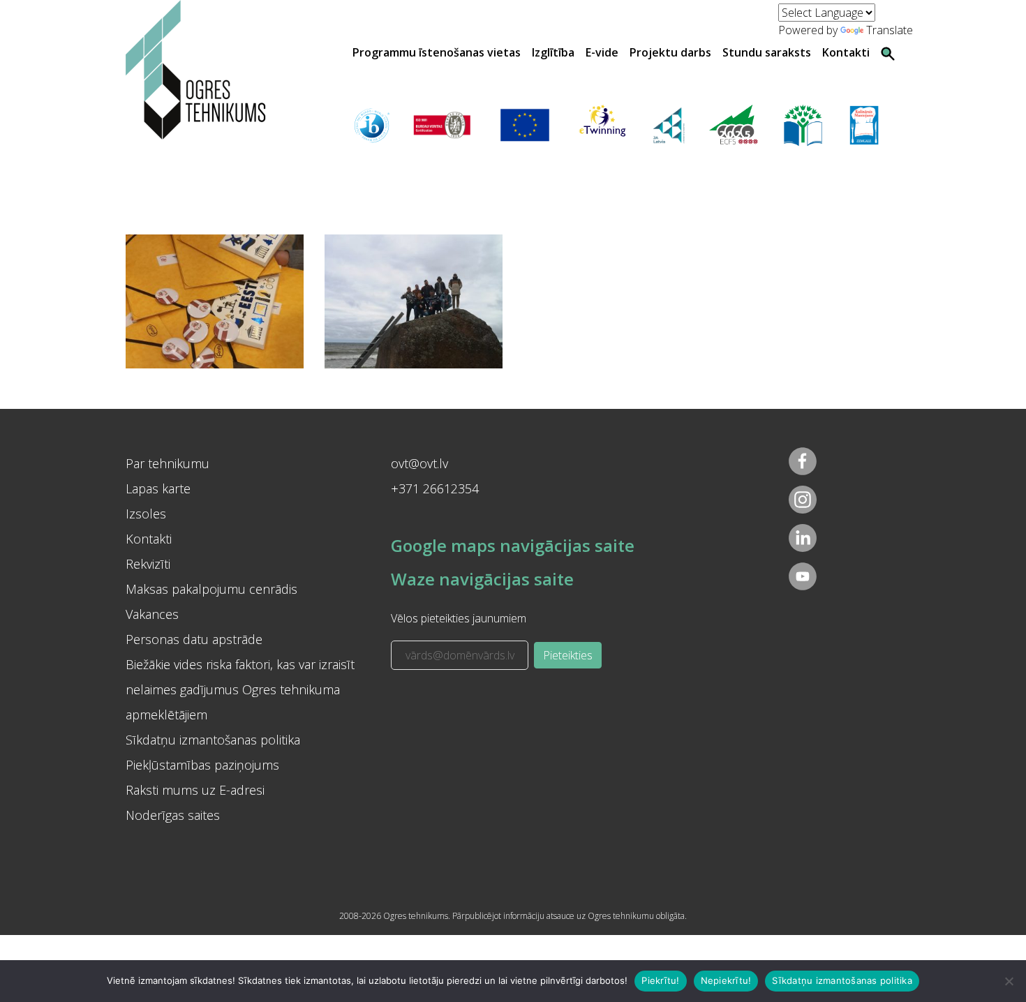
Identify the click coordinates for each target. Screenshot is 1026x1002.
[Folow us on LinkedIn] (803, 538)
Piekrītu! (660, 980)
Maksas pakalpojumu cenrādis (211, 589)
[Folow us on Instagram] (803, 500)
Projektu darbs (670, 52)
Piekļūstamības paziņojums (202, 764)
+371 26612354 (435, 488)
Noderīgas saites (173, 815)
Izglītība (553, 52)
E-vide (602, 52)
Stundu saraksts (766, 52)
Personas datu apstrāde (194, 639)
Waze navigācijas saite (482, 578)
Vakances (152, 614)
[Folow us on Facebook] (803, 461)
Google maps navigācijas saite (512, 545)
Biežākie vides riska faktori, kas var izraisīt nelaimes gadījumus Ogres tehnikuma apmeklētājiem (240, 689)
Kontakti (846, 52)
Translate (889, 30)
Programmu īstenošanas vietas (436, 52)
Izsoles (146, 513)
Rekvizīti (148, 563)
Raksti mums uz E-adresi (195, 790)
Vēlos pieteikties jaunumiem (458, 618)
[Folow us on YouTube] (803, 576)
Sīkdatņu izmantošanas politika (213, 739)
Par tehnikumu (167, 463)
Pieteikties (568, 655)
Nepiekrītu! (726, 980)
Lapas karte (158, 488)
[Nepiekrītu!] (1009, 981)
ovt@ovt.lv (419, 463)
